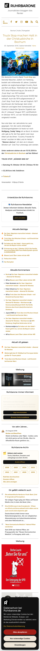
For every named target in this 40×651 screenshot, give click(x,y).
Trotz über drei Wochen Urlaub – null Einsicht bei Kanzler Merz (21, 239)
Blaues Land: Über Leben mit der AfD (17, 255)
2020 (24, 472)
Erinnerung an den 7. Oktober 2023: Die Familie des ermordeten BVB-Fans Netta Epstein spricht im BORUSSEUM (21, 250)
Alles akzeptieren (20, 632)
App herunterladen (20, 412)
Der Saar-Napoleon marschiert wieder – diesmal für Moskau (21, 234)
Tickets (6, 176)
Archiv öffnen (20, 462)
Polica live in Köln (10, 258)
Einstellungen (20, 645)
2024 (24, 467)
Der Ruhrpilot (9, 262)
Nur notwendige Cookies (20, 638)
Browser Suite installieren (20, 417)
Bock (7, 274)
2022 (7, 472)
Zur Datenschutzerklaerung (14, 626)
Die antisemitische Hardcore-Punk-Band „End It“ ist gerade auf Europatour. (21, 496)
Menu (5, 23)
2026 (7, 467)
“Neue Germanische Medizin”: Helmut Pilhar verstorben (20, 526)
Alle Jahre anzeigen (10, 482)
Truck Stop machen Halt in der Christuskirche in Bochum (20, 39)
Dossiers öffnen (8, 479)
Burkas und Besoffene (13, 433)
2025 (16, 467)
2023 (33, 467)
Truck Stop (28, 77)
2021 (16, 472)
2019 (33, 472)
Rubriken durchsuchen (11, 477)
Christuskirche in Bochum (15, 153)
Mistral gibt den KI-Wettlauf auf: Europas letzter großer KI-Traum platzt (21, 354)
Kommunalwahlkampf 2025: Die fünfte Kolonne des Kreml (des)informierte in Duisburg (19, 307)
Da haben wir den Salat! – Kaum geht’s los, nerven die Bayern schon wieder (18, 244)
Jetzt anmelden (20, 218)
